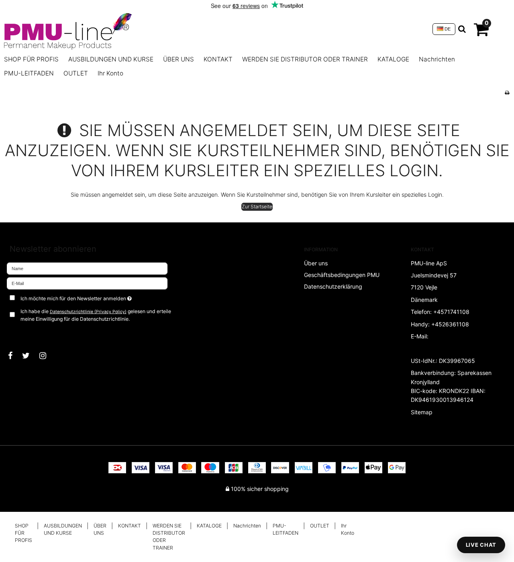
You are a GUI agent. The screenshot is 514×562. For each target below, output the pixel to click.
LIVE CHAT (481, 545)
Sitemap (421, 412)
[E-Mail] (87, 282)
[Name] (87, 268)
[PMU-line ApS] (214, 29)
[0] (481, 32)
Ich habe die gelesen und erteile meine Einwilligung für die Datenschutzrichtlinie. (95, 315)
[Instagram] (46, 355)
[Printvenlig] (507, 93)
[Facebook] (14, 355)
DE (447, 28)
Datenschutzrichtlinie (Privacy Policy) (88, 311)
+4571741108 (451, 311)
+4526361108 (450, 324)
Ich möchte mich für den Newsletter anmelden (103, 296)
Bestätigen (28, 332)
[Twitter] (30, 355)
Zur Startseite (257, 207)
